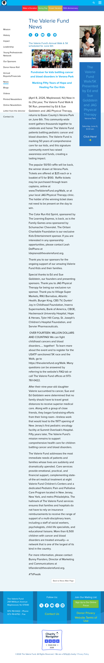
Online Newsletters (12, 105)
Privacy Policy (83, 654)
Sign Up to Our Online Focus (85, 604)
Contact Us (8, 116)
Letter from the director (14, 111)
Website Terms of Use (86, 619)
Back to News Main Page (63, 581)
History (6, 35)
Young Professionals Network (12, 54)
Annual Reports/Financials (12, 75)
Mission (6, 29)
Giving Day (42, 8)
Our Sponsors (9, 61)
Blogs (6, 87)
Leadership (8, 47)
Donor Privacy (86, 613)
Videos (6, 93)
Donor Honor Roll (11, 67)
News (6, 82)
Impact (6, 41)
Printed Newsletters (12, 99)
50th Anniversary (70, 8)
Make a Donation (30, 8)
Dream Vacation (55, 8)
